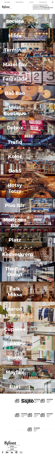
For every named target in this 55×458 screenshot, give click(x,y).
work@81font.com (12, 449)
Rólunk (7, 2)
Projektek (20, 2)
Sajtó (31, 2)
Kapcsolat (43, 2)
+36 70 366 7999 (12, 446)
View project (37, 21)
